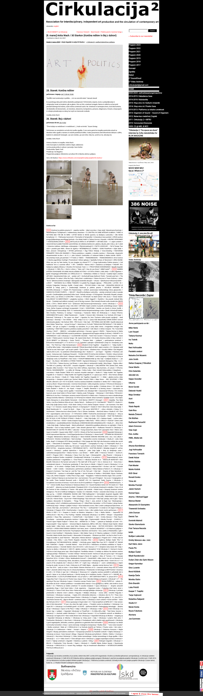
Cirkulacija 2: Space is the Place (63, 609)
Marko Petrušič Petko (75, 379)
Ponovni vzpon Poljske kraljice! (56, 521)
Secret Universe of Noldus (92, 473)
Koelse (131, 403)
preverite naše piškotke (84, 693)
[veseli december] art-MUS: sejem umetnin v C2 (96, 347)
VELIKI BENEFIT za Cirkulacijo (57, 32)
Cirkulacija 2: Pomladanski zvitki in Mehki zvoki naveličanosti (94, 620)
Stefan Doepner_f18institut (140, 363)
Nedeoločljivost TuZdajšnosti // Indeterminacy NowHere (65, 232)
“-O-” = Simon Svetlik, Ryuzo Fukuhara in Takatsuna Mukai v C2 (67, 485)
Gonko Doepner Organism (76, 420)
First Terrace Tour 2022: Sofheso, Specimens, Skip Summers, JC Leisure (90, 368)
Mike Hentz (133, 328)
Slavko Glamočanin (137, 524)
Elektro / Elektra (108, 634)
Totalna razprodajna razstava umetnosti (109, 639)
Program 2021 (135, 52)
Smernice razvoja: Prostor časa (84, 581)
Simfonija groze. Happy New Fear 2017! (93, 542)
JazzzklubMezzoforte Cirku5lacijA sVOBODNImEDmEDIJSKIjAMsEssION (81, 423)
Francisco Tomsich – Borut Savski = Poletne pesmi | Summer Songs (99, 32)
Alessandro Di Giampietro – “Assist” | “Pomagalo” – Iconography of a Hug (78, 443)
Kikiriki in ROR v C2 (53, 512)
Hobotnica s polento (80, 641)
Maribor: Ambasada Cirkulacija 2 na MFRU (90, 515)
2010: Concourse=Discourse (140, 123)
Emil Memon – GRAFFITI (106, 402)
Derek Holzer (134, 458)
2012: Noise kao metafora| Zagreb (143, 116)
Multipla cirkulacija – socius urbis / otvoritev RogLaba (102, 593)
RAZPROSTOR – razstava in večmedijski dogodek (63, 473)
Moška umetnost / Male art (57, 627)
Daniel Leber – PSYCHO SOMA (85, 285)
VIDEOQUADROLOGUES (56, 242)
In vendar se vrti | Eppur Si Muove (111, 508)
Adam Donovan (135, 426)
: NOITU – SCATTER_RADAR (87, 448)
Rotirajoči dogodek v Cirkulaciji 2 (110, 641)
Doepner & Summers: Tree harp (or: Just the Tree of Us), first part (69, 471)
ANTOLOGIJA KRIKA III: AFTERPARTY (83, 242)
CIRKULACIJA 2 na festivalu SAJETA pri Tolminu (84, 627)
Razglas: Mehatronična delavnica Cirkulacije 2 (63, 437)
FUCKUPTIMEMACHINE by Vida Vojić (91, 359)
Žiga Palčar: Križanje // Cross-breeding (98, 251)
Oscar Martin (134, 367)
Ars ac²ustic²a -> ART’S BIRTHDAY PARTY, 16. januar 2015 (97, 577)
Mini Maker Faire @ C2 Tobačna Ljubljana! (95, 533)
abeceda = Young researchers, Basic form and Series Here (93, 430)
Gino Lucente (134, 568)
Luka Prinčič (134, 587)
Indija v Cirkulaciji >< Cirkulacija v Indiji (89, 609)
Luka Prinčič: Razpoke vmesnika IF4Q (77, 540)
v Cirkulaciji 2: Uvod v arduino (96, 599)
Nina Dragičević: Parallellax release (81, 551)
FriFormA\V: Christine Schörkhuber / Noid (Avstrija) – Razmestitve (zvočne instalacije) (75, 439)
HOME (131, 89)
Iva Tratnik (133, 340)
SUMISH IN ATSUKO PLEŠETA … (57, 292)
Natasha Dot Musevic (137, 355)
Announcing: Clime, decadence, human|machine (75, 561)
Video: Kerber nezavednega (82, 636)
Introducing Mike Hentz (100, 561)
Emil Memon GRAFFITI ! (90, 400)
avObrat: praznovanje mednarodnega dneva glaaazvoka (102, 290)
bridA (131, 532)
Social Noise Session (85, 613)
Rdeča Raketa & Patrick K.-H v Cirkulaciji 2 (107, 469)
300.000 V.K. (134, 375)
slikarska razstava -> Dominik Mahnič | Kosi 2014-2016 (64, 547)
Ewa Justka (133, 434)
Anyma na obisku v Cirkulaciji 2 (57, 549)
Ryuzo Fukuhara (135, 611)
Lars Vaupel (134, 332)
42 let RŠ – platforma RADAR (88, 606)
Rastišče (101, 299)
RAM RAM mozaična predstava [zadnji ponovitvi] (72, 329)
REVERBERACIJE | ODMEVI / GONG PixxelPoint (96, 248)
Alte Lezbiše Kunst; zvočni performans (103, 510)
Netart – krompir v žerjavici (76, 629)
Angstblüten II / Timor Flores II (72, 460)
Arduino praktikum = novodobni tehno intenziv (76, 583)
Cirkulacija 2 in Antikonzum (55, 629)
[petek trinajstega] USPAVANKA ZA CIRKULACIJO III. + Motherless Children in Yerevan (75, 274)
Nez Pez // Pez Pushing (66, 515)
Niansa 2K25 (89, 264)
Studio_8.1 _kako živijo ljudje (89, 450)
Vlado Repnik (134, 406)
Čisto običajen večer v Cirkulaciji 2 (83, 639)
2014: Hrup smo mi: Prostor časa (142, 106)
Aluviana (132, 615)
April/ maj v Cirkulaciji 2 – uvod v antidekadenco (100, 563)
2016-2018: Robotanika (138, 100)
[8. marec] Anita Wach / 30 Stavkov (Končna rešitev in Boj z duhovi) (81, 35)
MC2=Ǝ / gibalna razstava (78, 549)
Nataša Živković (135, 414)
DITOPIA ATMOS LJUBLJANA (98, 271)
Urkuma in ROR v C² (74, 563)
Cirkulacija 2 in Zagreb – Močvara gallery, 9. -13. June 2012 (101, 597)
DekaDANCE (92, 558)
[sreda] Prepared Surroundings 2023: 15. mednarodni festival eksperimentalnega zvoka (75, 310)
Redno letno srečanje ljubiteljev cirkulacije (88, 590)
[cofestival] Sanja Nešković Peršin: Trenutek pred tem (100, 276)
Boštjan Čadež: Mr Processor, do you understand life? (83, 466)
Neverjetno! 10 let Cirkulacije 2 (98, 549)
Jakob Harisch (135, 489)
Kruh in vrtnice (71, 269)
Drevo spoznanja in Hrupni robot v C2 (78, 602)
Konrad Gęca (134, 493)
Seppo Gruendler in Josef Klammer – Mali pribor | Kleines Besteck (68, 538)
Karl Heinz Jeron (135, 544)
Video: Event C (65, 639)
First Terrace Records (137, 528)
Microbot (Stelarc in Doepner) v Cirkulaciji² (102, 579)
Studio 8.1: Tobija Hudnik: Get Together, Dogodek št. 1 (81, 377)
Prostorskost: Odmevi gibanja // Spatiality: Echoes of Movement (90, 260)
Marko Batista (134, 462)
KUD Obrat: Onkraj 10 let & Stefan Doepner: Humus (86, 404)
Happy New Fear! (52, 579)
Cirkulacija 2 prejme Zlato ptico (110, 618)
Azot (130, 399)
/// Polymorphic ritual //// (113, 443)
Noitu (131, 344)
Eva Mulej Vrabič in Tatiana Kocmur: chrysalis (91, 239)
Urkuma (132, 383)
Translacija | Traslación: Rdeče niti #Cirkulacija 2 (91, 313)
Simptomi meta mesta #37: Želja (110, 547)
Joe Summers (134, 619)
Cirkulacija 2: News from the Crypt (77, 455)
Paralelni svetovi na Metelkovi (100, 604)
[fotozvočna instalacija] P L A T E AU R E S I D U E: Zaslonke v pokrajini (70, 342)
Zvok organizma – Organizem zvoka (87, 588)
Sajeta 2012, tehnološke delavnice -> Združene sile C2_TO (93, 595)
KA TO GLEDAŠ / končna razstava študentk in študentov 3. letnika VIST (87, 382)
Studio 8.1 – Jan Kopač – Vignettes (99, 352)
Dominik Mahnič (135, 520)
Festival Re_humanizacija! (97, 414)
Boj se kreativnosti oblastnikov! (94, 645)
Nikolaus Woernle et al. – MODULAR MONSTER (101, 460)
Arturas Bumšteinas (137, 446)
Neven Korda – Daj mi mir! (62, 498)
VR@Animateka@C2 (86, 246)
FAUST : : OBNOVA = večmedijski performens (68, 331)
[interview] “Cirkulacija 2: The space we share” (62, 317)
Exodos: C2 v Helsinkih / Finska (87, 492)
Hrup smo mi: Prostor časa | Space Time (72, 579)
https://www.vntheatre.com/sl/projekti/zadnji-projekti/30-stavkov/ (80, 158)
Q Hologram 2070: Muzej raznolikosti (68, 441)
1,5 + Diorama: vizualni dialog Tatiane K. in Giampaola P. (70, 407)
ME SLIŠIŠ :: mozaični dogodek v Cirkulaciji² (79, 365)
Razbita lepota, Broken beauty (101, 643)
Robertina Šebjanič (136, 599)
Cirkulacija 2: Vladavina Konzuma (105, 629)
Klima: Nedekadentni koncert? (76, 558)
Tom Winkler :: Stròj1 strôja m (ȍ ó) (75, 320)
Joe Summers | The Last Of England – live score (95, 478)
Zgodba (132, 72)
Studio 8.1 (133, 603)
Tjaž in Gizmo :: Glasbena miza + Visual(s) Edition (96, 349)
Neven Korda (134, 607)
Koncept (132, 68)
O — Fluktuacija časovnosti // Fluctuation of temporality (74, 237)
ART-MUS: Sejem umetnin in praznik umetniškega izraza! (98, 306)
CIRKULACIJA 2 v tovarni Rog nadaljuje (68, 645)
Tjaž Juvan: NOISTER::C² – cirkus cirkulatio (97, 409)
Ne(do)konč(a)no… (115, 482)
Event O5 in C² (115, 561)
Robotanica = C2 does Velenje (69, 554)
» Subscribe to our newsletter (140, 36)
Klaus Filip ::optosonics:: (63, 517)
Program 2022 (135, 48)
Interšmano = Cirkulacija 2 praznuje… (58, 595)
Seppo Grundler (135, 379)
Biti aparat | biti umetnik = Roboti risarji (89, 489)
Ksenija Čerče (134, 575)
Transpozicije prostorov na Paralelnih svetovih (91, 632)
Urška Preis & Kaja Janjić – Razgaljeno (80, 476)
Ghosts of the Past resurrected (91, 432)
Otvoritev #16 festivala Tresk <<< (77, 267)
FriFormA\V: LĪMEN (80, 414)
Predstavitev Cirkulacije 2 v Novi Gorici (59, 620)
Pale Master (134, 465)
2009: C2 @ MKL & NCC (138, 126)
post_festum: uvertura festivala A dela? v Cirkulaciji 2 (99, 446)
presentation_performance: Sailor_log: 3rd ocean (62, 446)
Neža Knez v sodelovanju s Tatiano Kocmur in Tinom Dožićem (96, 278)
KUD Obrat (133, 473)
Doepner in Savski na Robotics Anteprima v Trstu (80, 512)
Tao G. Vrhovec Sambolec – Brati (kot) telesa (93, 411)
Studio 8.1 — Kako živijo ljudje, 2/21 (88, 418)
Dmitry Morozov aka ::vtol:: (140, 540)
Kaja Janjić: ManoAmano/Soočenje (109, 230)
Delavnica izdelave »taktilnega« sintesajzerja (63, 246)
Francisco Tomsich (136, 454)
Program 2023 (135, 45)
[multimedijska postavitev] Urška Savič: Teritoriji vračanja (72, 294)
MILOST (72, 292)
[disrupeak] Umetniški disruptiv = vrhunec (85, 281)
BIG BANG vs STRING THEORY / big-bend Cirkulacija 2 (79, 361)
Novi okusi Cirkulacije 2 (63, 636)
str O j (67, 255)
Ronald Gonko (134, 477)
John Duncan (134, 513)
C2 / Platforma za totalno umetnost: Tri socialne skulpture (73, 586)
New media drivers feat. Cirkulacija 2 (78, 616)
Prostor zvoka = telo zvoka (112, 627)
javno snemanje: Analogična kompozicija (82, 625)
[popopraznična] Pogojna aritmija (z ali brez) (97, 333)
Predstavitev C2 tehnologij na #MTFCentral (101, 570)
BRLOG (48, 643)
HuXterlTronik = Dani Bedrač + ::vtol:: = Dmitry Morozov (92, 517)
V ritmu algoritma (115, 271)
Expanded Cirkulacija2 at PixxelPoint (76, 611)
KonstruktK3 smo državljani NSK (87, 391)
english (56, 26)
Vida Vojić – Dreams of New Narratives (107, 471)
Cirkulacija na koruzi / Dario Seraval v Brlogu (61, 634)
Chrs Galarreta (135, 371)
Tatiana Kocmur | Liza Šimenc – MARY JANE (82, 453)
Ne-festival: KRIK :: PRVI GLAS (72, 322)
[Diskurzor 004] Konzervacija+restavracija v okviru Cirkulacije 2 (94, 304)
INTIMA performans (75, 251)
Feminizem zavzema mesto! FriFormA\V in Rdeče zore (80, 395)
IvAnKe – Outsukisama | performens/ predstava (75, 469)
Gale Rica (133, 410)
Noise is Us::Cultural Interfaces (63, 574)
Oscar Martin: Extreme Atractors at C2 (82, 567)
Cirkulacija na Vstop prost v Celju (85, 618)
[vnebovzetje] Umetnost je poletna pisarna (85, 287)
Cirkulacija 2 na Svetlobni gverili (65, 606)
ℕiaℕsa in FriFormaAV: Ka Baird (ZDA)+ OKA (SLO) (93, 297)
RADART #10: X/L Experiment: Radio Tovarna (95, 480)
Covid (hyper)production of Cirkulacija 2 (80, 434)
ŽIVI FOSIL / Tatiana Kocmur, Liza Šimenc (64, 363)
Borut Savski (134, 387)
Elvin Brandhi (134, 583)
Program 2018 (135, 62)
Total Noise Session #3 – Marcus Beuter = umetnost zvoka (65, 599)
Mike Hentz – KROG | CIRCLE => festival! (99, 420)
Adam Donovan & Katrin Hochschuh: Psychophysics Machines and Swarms (71, 531)
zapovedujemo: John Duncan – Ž (62, 414)
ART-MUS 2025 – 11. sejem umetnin (109, 242)
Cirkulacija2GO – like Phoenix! (101, 455)
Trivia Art (132, 481)
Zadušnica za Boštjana (103, 264)
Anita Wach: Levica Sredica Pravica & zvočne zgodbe (80, 386)
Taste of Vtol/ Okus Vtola (64, 590)
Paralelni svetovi (135, 351)
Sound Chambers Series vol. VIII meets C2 (104, 485)
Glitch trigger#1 (90, 299)
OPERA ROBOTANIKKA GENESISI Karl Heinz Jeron (71, 528)
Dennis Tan (133, 516)
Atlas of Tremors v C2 (107, 556)
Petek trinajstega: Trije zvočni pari (84, 498)
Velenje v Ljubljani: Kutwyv (68, 505)
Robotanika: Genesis (72, 533)
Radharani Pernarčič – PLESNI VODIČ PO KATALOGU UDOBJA (84, 354)
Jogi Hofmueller (135, 450)
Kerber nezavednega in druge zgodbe (105, 636)
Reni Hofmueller (135, 348)
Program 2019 (135, 58)
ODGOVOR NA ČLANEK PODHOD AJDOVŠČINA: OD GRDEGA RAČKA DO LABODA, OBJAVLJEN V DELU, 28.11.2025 (84, 244)
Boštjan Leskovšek (136, 536)
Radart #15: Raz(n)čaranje (73, 290)
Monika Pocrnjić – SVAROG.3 (111, 519)
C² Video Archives (136, 82)
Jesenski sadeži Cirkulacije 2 (66, 613)
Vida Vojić (133, 430)
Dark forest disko (67, 588)
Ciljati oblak (117, 248)
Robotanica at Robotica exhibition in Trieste (106, 544)
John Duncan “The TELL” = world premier (84, 508)
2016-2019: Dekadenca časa (140, 96)
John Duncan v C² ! (91, 547)
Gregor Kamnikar (136, 564)
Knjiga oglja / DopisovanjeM (89, 519)
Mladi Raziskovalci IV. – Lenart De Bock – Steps (63, 409)
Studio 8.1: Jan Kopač (66, 388)
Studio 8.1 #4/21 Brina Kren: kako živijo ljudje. (106, 407)
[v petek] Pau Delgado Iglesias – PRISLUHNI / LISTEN (99, 283)
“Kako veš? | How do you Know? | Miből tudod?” (93, 269)
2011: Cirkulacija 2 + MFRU (140, 120)
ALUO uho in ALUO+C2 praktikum (81, 482)
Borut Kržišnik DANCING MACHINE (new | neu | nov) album (101, 437)
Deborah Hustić (135, 391)
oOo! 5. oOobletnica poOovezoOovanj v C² (70, 503)
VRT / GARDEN (77, 264)
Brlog (91, 641)
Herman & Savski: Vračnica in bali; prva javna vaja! (97, 554)
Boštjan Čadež (135, 552)
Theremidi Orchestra (137, 509)
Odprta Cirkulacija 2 (114, 632)
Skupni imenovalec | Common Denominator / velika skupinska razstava (81, 384)
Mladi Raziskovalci (136, 556)
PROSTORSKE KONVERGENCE (100, 267)
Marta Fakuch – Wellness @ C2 (85, 402)
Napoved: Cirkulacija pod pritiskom (89, 634)
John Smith (133, 359)
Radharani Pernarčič (137, 422)
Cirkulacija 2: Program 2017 (102, 538)
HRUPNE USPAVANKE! (115, 239)
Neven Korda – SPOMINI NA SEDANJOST (109, 434)
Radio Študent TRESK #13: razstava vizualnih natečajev (75, 372)
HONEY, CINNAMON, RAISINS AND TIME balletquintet (76, 494)
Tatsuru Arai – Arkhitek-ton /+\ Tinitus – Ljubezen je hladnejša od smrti (93, 521)
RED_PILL (60, 269)
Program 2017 (135, 65)
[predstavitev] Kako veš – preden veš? (67, 276)
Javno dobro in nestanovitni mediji (90, 363)
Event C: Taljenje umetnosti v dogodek (59, 641)
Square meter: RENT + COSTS (69, 432)
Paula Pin (133, 548)
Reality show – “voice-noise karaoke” (110, 625)
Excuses (92, 331)
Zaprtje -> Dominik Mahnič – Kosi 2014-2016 (74, 544)
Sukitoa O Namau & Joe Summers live (64, 478)
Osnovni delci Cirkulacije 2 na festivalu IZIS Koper (103, 315)
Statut (131, 75)
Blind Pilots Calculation (92, 503)
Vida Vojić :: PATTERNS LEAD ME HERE (97, 322)
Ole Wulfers (133, 418)
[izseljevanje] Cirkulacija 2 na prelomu (87, 457)
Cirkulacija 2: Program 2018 (55, 510)
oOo (130, 442)
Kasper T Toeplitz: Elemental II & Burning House (93, 388)
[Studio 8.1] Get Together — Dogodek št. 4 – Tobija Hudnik (101, 345)
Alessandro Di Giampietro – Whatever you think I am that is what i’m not (97, 535)
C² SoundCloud (135, 78)
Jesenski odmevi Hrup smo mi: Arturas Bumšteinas (68, 570)
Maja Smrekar (134, 395)
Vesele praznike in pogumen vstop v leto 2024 (61, 306)
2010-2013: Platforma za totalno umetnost (146, 110)
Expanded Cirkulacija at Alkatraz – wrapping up (107, 616)
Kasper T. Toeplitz (136, 591)
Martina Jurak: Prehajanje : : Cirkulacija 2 (90, 393)
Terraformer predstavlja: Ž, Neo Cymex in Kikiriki (79, 464)
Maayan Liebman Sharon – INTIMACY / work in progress (88, 356)
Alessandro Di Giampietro (139, 505)
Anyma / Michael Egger (138, 497)
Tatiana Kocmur (135, 336)
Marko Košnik (134, 469)
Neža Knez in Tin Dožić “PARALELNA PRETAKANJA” (95, 324)
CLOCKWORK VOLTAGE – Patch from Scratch (87, 336)
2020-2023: (145, 93)
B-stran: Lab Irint (109, 466)
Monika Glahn (134, 579)
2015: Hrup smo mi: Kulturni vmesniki (144, 103)
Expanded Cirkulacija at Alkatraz (59, 618)
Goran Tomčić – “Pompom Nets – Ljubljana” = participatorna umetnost (95, 340)
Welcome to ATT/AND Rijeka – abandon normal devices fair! (91, 565)
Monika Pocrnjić (135, 485)
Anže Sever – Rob (69, 496)
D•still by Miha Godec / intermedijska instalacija (62, 347)
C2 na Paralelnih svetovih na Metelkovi (108, 613)
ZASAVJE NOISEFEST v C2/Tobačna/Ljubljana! (105, 528)
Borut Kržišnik (134, 572)
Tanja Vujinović (135, 595)
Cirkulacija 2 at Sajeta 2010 (55, 616)
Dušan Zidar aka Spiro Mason (141, 560)
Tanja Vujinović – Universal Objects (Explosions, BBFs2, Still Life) (80, 524)
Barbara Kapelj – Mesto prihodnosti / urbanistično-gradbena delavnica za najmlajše (88, 425)
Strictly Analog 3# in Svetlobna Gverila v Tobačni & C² (93, 574)
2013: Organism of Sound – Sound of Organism (148, 113)
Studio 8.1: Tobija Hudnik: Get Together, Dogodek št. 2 (74, 375)
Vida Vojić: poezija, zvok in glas (107, 498)
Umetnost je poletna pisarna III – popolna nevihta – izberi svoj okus (73, 230)
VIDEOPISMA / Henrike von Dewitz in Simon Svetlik (103, 308)
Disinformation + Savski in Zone (77, 510)
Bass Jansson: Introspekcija (56, 251)
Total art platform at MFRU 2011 (102, 602)
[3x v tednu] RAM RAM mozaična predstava (67, 333)
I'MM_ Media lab (135, 438)
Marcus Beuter (135, 501)
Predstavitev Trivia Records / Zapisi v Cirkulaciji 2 (71, 643)
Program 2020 (135, 55)
